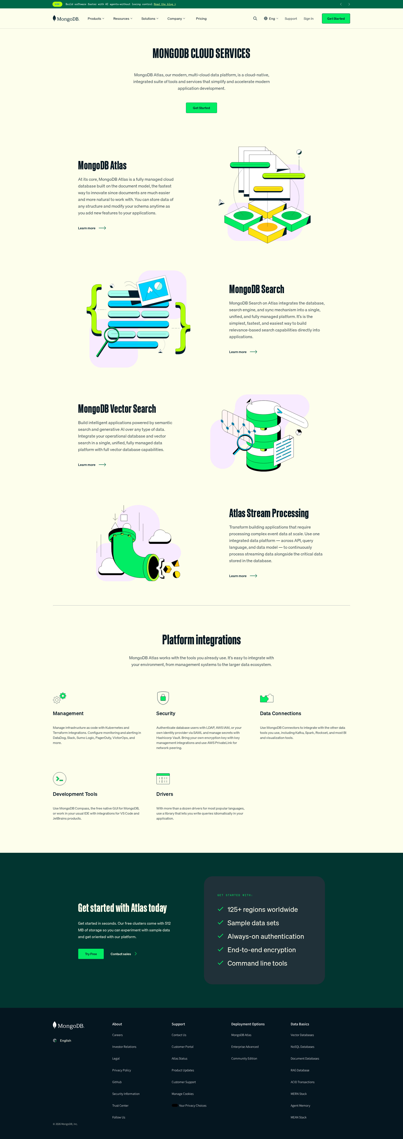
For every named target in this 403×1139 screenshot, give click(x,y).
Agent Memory (300, 1105)
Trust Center (120, 1105)
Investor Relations (124, 1046)
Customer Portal (183, 1046)
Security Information (126, 1094)
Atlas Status (179, 1058)
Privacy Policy (121, 1070)
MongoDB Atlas (241, 1035)
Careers (117, 1035)
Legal (116, 1058)
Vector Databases (302, 1035)
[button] (271, 18)
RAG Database (300, 1070)
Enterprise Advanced (245, 1046)
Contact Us (179, 1035)
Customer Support (184, 1082)
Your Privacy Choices (192, 1105)
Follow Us (118, 1117)
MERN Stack (299, 1094)
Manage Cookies (183, 1094)
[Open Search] (255, 18)
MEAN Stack (298, 1117)
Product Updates (183, 1070)
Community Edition (244, 1058)
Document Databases (305, 1058)
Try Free (91, 954)
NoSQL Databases (302, 1046)
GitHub (117, 1082)
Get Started (336, 18)
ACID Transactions (302, 1082)
